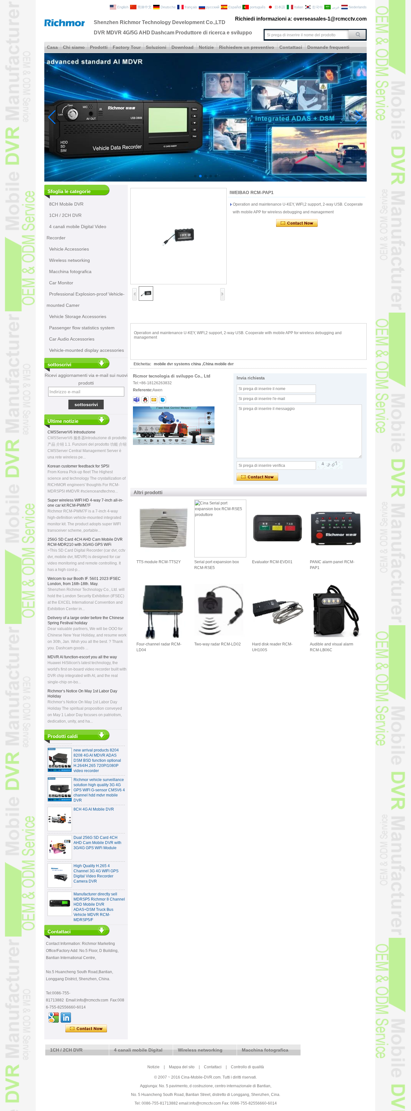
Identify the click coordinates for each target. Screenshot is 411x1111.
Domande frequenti (328, 47)
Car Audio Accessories (71, 339)
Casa (52, 47)
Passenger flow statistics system (82, 327)
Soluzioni (156, 47)
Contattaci (290, 47)
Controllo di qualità (247, 1067)
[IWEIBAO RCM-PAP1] (178, 236)
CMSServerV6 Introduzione (71, 432)
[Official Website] (53, 1017)
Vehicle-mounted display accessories (86, 350)
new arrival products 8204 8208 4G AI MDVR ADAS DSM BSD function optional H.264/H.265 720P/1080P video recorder (97, 750)
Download (182, 47)
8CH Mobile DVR (66, 204)
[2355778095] (145, 399)
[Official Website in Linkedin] (66, 1017)
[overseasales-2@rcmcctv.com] (153, 399)
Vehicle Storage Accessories (77, 316)
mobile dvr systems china (177, 364)
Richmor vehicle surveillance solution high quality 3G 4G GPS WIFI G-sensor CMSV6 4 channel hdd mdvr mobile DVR (99, 780)
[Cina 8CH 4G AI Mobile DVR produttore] (60, 809)
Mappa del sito (182, 1067)
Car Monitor (61, 282)
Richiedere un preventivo (246, 47)
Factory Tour (127, 47)
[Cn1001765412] (162, 399)
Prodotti (99, 47)
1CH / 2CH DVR (65, 215)
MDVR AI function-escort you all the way (82, 657)
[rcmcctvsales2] (136, 399)
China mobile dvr (218, 364)
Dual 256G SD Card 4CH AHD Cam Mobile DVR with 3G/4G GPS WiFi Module (97, 833)
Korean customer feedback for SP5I (78, 466)
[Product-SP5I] (205, 180)
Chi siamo (74, 47)
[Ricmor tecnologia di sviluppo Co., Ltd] (64, 25)
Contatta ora (86, 1029)
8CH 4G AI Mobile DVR (94, 799)
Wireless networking (69, 260)
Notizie (206, 47)
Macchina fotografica (70, 271)
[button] (195, 176)
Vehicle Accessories (69, 249)
